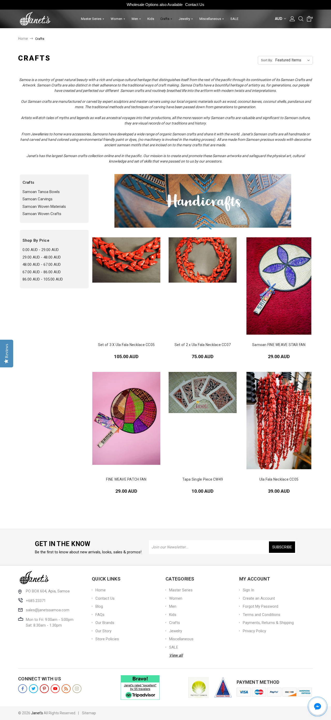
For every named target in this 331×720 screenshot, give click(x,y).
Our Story (103, 631)
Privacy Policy (254, 631)
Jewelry (185, 19)
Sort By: (267, 60)
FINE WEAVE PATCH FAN (126, 479)
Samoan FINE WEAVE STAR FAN (279, 345)
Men (135, 19)
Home (100, 590)
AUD (279, 19)
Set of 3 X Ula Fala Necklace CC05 (126, 345)
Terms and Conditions (261, 614)
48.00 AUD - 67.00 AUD (41, 264)
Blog (99, 606)
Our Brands (104, 622)
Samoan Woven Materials (44, 206)
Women (117, 19)
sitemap (89, 713)
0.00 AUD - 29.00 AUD (40, 249)
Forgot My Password (260, 606)
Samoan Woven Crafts (41, 213)
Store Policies (107, 639)
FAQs (99, 614)
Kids (150, 19)
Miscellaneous (210, 19)
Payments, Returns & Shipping (268, 622)
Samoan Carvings (37, 199)
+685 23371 (36, 600)
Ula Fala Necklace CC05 (279, 479)
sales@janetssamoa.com (47, 610)
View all (176, 655)
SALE (234, 19)
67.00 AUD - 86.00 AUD (41, 272)
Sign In (248, 590)
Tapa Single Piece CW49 (202, 479)
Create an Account (259, 598)
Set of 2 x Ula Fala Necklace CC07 (203, 345)
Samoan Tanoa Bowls (41, 191)
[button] (317, 706)
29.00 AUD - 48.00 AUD (41, 257)
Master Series (91, 19)
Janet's (37, 713)
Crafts (165, 19)
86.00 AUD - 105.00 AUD (42, 279)
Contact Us (194, 4)
